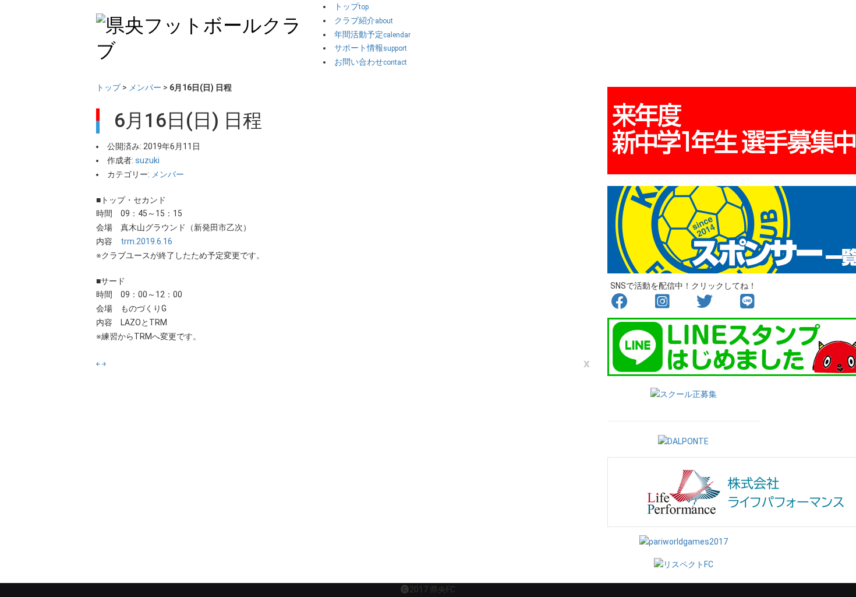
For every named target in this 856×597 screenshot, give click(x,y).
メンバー (145, 87)
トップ (108, 87)
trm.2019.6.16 (146, 241)
